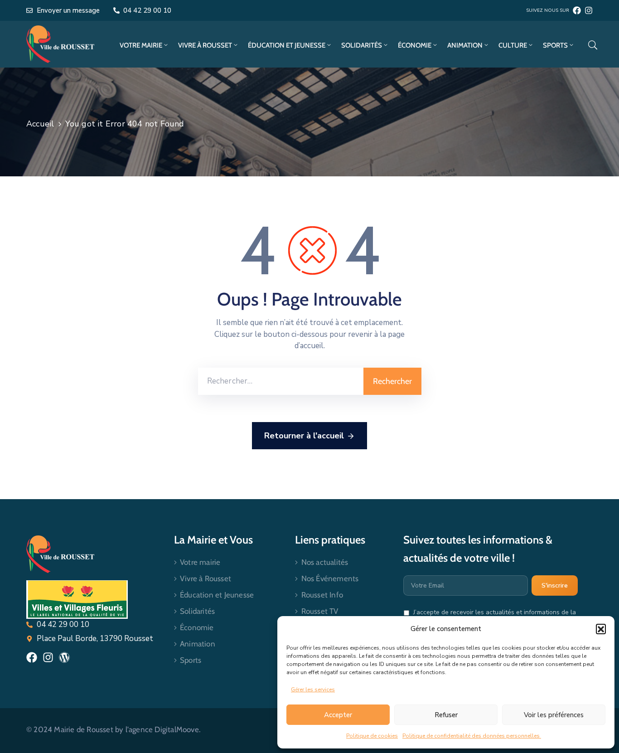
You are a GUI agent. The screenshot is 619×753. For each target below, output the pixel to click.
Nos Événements (330, 578)
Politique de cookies (372, 735)
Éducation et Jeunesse (286, 45)
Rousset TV (320, 611)
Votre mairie (141, 45)
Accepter (338, 714)
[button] (600, 628)
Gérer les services (313, 689)
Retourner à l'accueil (304, 435)
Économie (414, 45)
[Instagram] (589, 10)
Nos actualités (324, 562)
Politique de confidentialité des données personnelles (471, 735)
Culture (512, 45)
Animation (465, 45)
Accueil (40, 123)
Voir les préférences (554, 714)
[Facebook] (577, 10)
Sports (555, 45)
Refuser (446, 714)
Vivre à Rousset (205, 45)
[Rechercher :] (280, 381)
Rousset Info (322, 594)
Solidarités (361, 45)
